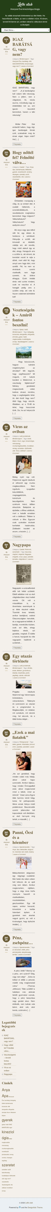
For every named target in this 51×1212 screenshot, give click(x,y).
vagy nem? (16, 66)
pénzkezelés (17, 952)
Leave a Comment (27, 66)
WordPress (20, 1207)
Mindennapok (24, 59)
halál (25, 337)
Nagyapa (28, 554)
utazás (21, 675)
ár (13, 950)
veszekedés (17, 177)
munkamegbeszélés (19, 446)
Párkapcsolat (23, 742)
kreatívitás (21, 673)
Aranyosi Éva (17, 61)
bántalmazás (20, 169)
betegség (30, 332)
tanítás (15, 954)
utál (14, 451)
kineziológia (29, 64)
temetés (15, 559)
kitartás (15, 673)
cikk (30, 61)
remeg (15, 448)
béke (14, 744)
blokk (29, 438)
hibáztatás (25, 744)
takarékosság (26, 952)
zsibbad (23, 451)
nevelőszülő (22, 172)
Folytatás (17, 144)
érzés (14, 670)
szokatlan (21, 448)
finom (19, 441)
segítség (15, 675)
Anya (31, 167)
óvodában (30, 446)
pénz (27, 950)
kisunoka (28, 552)
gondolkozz (26, 670)
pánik (27, 673)
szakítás (19, 747)
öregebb (15, 557)
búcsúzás (16, 334)
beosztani (17, 950)
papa (25, 557)
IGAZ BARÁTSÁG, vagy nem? (22, 46)
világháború (23, 559)
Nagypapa (22, 545)
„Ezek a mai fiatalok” (24, 734)
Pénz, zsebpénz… (23, 940)
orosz (21, 557)
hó (13, 852)
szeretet (22, 174)
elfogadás (31, 334)
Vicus (17, 451)
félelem (19, 670)
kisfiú (26, 852)
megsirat (21, 554)
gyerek (15, 172)
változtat (27, 675)
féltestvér (28, 169)
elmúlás (15, 337)
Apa (14, 169)
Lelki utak (25, 5)
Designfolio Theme (35, 1207)
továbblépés (26, 339)
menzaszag (16, 443)
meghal (15, 554)
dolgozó (30, 849)
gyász (21, 337)
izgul (23, 441)
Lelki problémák (24, 436)
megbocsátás (17, 339)
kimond (32, 744)
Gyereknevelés (24, 847)
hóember (18, 852)
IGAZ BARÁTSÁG (18, 64)
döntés (29, 668)
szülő (27, 174)
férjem (15, 441)
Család (21, 167)
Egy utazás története (22, 658)
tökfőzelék (28, 448)
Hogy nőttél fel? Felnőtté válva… (23, 157)
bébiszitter (23, 849)
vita (22, 177)
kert (23, 852)
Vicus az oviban (20, 428)
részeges (16, 174)
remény (29, 172)
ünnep (15, 342)
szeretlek (26, 747)
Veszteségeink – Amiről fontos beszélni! (24, 317)
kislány (31, 852)
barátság (25, 61)
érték (23, 950)
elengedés (23, 334)
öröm (14, 747)
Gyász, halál (23, 329)
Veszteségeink (22, 342)
